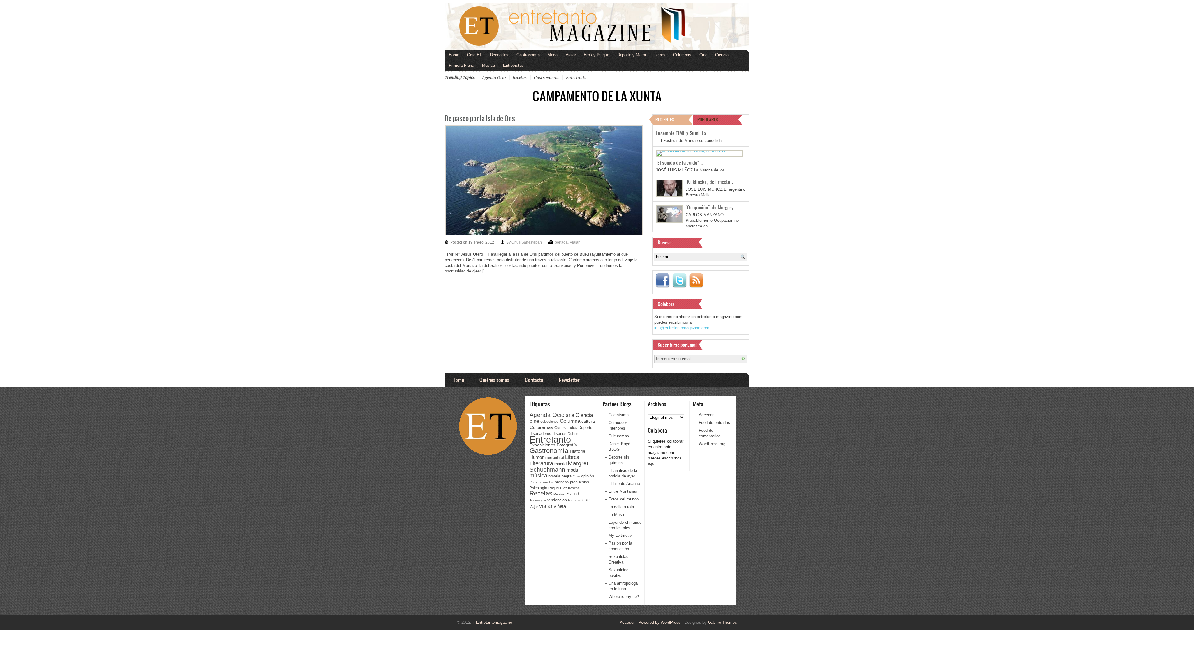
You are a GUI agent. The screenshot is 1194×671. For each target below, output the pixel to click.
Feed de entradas (714, 422)
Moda (553, 54)
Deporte (585, 428)
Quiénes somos (494, 379)
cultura (588, 421)
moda (572, 469)
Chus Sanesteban (526, 242)
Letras (659, 54)
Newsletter (569, 379)
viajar (546, 506)
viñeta (560, 506)
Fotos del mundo (624, 499)
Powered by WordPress (659, 622)
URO (586, 500)
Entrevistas (513, 65)
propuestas (579, 482)
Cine (703, 54)
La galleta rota (621, 506)
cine (534, 421)
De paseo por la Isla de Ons (480, 118)
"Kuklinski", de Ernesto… (710, 181)
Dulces (573, 434)
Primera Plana (461, 65)
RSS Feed (696, 280)
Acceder (706, 415)
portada (561, 242)
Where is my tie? (624, 596)
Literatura (541, 463)
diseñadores (540, 433)
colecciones (549, 421)
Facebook (662, 280)
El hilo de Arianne (624, 483)
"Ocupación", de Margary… (712, 207)
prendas (562, 482)
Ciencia (722, 54)
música (538, 475)
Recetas (520, 77)
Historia (577, 451)
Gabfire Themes (722, 622)
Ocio (576, 476)
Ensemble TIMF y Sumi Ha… (683, 133)
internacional (554, 457)
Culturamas (541, 427)
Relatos (559, 494)
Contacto (534, 379)
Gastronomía (528, 54)
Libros (572, 457)
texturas (574, 500)
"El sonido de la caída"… (680, 162)
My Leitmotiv (620, 535)
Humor (537, 457)
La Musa (616, 514)
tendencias (557, 500)
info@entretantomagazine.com (681, 328)
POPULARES (707, 119)
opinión (587, 476)
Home (454, 54)
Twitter (679, 280)
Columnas (682, 54)
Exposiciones (542, 445)
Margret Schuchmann (559, 466)
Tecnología (538, 500)
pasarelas (546, 482)
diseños (560, 433)
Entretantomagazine (492, 622)
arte (570, 415)
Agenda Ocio (494, 77)
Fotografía (567, 444)
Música (488, 65)
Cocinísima (619, 415)
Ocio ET (474, 54)
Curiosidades (565, 428)
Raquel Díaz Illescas (564, 488)
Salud (572, 493)
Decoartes (499, 54)
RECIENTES (664, 119)
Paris (533, 482)
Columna (570, 421)
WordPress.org (712, 443)
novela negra (560, 476)
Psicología (538, 488)
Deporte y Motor (631, 54)
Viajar (571, 54)
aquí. (652, 463)
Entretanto (576, 77)
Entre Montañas (623, 491)
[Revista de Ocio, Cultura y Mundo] (597, 26)
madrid (560, 464)
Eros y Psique (596, 54)
